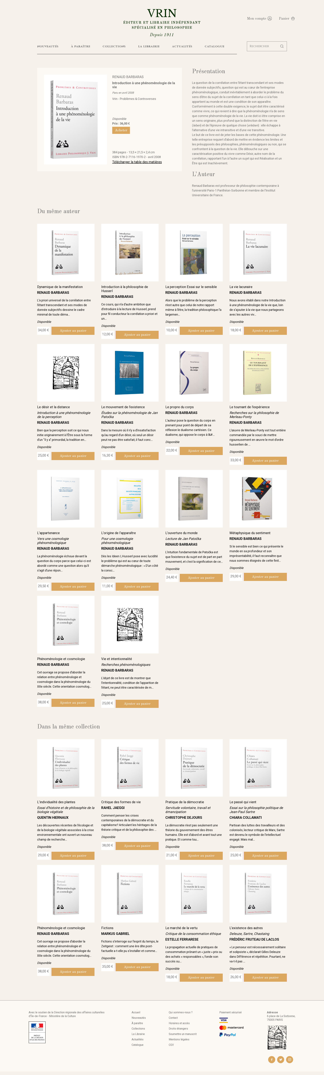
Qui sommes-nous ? (181, 1012)
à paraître (80, 46)
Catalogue (137, 1044)
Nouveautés (139, 1017)
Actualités (137, 1039)
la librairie (149, 46)
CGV (171, 1044)
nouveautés (48, 46)
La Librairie (138, 1034)
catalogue (214, 46)
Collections (138, 1028)
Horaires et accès (179, 1023)
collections (114, 46)
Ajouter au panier (73, 330)
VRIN (162, 22)
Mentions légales (179, 1039)
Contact (173, 1017)
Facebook (271, 1059)
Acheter (121, 130)
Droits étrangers (178, 1028)
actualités (182, 46)
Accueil (136, 1012)
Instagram (289, 1059)
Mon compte (256, 18)
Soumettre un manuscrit (183, 1034)
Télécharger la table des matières (137, 162)
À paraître (137, 1023)
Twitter (280, 1059)
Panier (284, 18)
